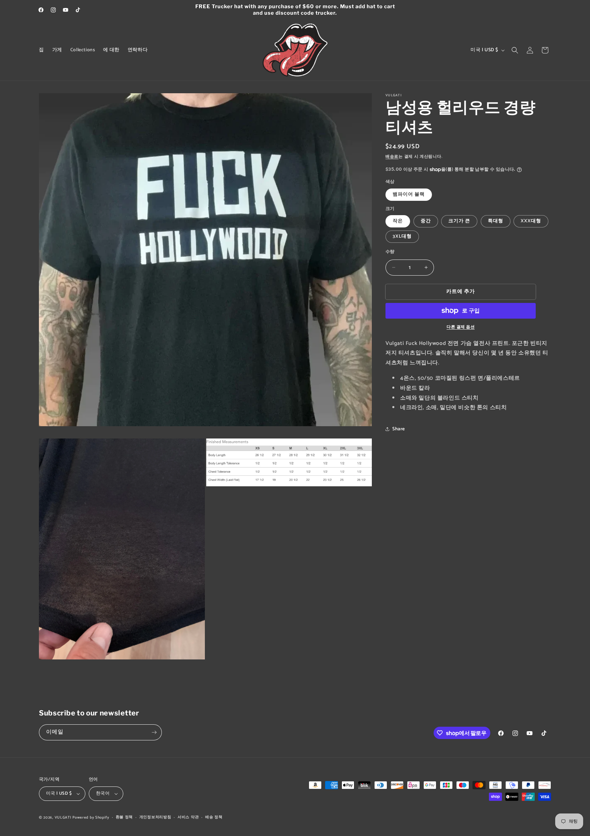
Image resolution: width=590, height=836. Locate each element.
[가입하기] (153, 732)
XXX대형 (531, 221)
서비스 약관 (188, 817)
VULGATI (63, 817)
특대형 (495, 221)
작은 (398, 221)
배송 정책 (214, 817)
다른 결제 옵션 (461, 327)
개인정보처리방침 (155, 817)
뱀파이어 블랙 (409, 194)
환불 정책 (124, 817)
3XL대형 (402, 236)
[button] (514, 50)
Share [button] (398, 429)
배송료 (391, 156)
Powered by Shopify (90, 817)
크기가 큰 (459, 221)
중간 (426, 221)
